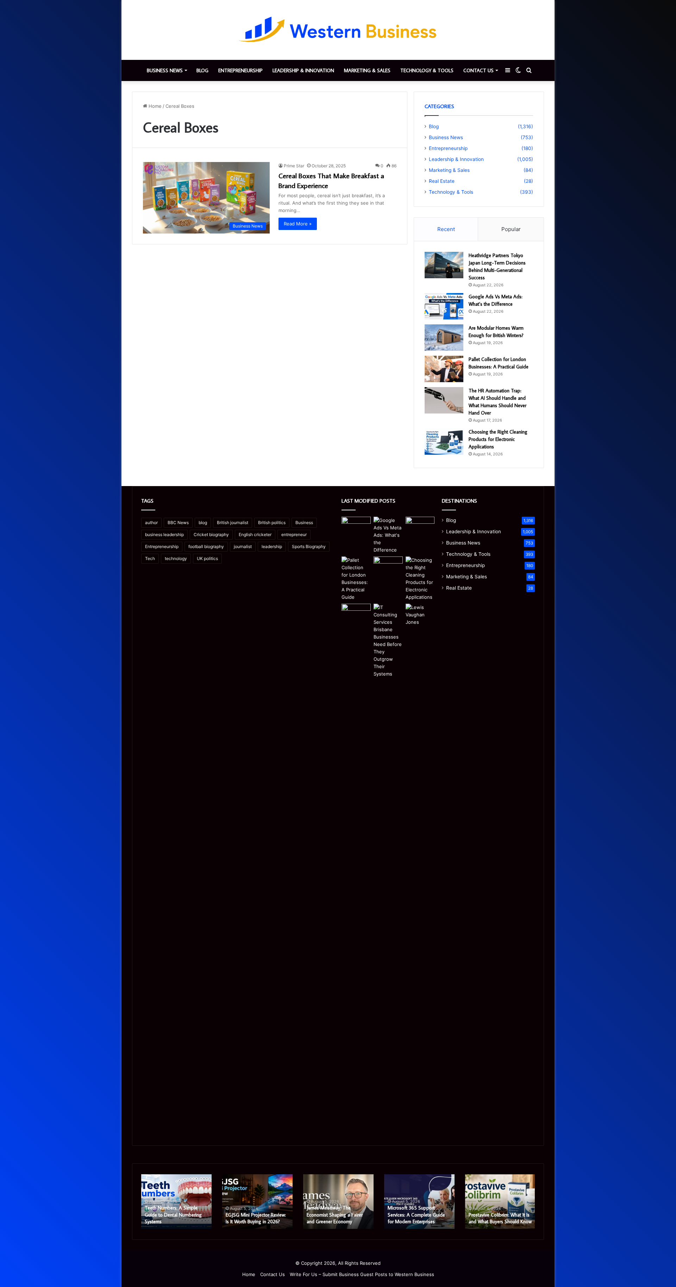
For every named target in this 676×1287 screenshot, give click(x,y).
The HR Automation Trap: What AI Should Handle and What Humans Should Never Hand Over (497, 1211)
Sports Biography (309, 546)
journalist (243, 546)
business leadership (164, 534)
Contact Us (478, 70)
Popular (511, 229)
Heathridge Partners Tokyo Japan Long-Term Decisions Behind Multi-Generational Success (173, 1211)
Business (304, 522)
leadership (272, 546)
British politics (272, 522)
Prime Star (294, 165)
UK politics (207, 558)
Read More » (298, 223)
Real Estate (442, 181)
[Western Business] (338, 30)
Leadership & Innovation (303, 70)
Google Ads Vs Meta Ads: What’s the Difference (253, 1218)
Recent (446, 229)
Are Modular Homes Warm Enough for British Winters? (335, 1218)
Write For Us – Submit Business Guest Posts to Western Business (362, 1274)
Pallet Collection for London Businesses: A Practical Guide (417, 1218)
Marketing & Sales (367, 70)
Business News (165, 70)
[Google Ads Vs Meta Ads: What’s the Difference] (444, 306)
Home (154, 106)
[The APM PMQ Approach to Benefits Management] (356, 612)
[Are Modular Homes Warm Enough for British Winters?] (444, 337)
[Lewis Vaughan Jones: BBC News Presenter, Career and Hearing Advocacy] (420, 868)
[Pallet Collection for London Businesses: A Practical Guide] (444, 369)
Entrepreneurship (240, 70)
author (151, 522)
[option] (176, 1201)
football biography (206, 546)
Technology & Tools (426, 70)
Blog (202, 70)
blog (203, 522)
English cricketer (255, 534)
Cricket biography (211, 534)
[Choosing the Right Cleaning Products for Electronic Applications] (444, 441)
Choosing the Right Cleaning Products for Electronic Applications (498, 439)
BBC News (178, 522)
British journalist (232, 522)
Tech (150, 558)
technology (176, 558)
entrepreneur (294, 534)
